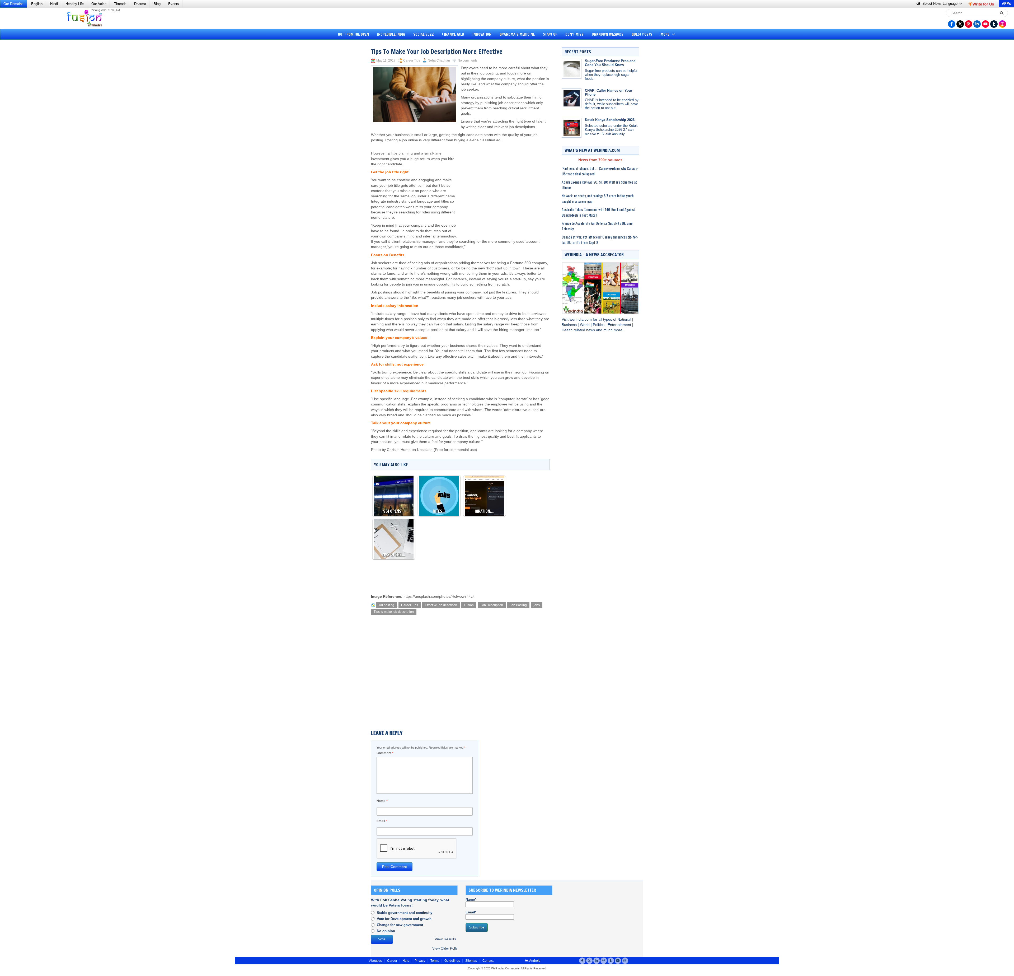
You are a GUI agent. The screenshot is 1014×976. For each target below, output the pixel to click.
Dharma (140, 4)
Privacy (420, 961)
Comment (385, 753)
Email (382, 821)
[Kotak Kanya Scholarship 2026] (571, 128)
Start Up (550, 34)
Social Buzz (423, 34)
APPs (1006, 4)
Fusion (469, 605)
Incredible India (391, 34)
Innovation (481, 34)
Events (173, 4)
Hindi (54, 4)
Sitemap (471, 961)
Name (382, 801)
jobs (537, 605)
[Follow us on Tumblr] (994, 24)
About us (375, 961)
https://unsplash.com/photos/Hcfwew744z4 (439, 597)
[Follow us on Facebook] (951, 24)
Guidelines (452, 961)
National (624, 319)
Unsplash (425, 450)
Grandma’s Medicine (517, 34)
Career (392, 961)
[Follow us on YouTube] (985, 24)
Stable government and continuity (404, 913)
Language (940, 4)
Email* (471, 912)
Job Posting (518, 605)
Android (535, 961)
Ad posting (386, 605)
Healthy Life (74, 4)
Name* (471, 900)
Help (405, 961)
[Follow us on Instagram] (1002, 24)
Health (568, 330)
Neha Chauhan (439, 60)
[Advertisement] (24, 123)
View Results (445, 939)
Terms (434, 961)
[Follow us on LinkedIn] (977, 24)
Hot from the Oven (353, 34)
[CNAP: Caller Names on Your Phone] (571, 98)
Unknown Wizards (607, 34)
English (37, 4)
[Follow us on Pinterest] (968, 24)
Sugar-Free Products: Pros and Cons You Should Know (610, 63)
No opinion (386, 931)
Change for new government (400, 925)
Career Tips (411, 60)
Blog (157, 4)
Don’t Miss (574, 34)
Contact (488, 961)
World (585, 325)
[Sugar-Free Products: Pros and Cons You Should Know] (571, 69)
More (665, 34)
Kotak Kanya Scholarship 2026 (610, 120)
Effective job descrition (441, 605)
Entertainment (620, 325)
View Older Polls (445, 948)
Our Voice (98, 4)
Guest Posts (642, 34)
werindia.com (581, 319)
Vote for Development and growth (404, 919)
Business (570, 325)
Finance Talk (453, 34)
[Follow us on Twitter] (960, 24)
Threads (120, 4)
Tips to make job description (394, 612)
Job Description (492, 605)
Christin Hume (399, 450)
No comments (467, 60)
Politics (599, 325)
